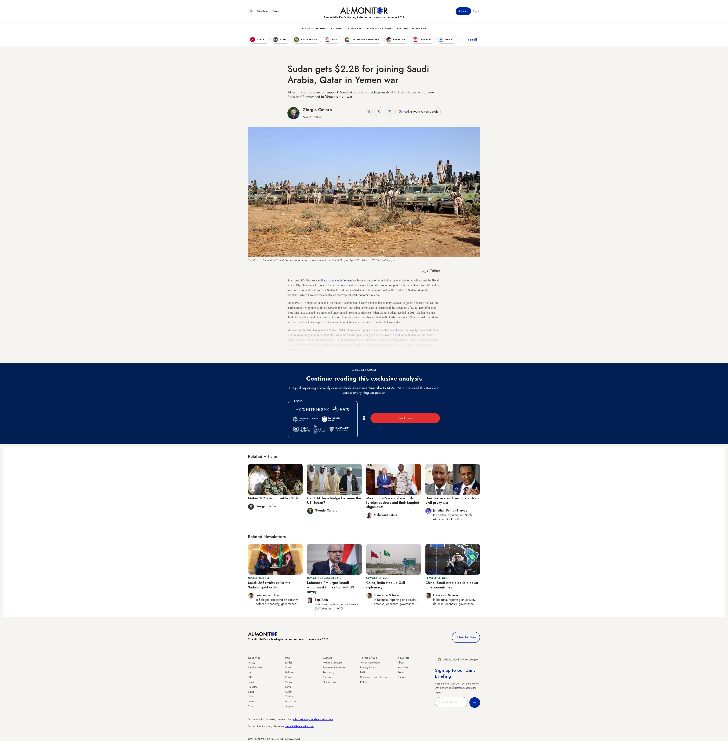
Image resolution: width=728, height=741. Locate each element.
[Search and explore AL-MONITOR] (251, 11)
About (401, 662)
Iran (250, 672)
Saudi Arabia (255, 667)
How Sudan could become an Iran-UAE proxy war (452, 500)
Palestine (252, 687)
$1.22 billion (341, 340)
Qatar (251, 696)
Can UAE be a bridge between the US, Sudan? (334, 500)
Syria (250, 706)
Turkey (251, 662)
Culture (336, 28)
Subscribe (463, 11)
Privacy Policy (368, 667)
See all (472, 40)
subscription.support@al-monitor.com (313, 719)
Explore (402, 28)
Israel (251, 682)
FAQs (363, 672)
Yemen (289, 682)
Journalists (403, 667)
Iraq (287, 658)
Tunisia (289, 696)
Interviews (419, 28)
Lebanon (252, 701)
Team (401, 672)
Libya (288, 687)
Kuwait (289, 677)
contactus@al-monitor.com (299, 726)
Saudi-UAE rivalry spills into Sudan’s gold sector (269, 585)
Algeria (289, 706)
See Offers (405, 418)
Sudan (288, 692)
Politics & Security (314, 28)
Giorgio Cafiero (317, 110)
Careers (402, 677)
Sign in (476, 11)
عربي (425, 270)
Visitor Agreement (370, 662)
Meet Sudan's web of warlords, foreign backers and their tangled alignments (392, 503)
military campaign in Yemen (335, 280)
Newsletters (263, 11)
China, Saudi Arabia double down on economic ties (451, 585)
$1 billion (398, 335)
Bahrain (289, 672)
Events (275, 11)
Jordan (289, 662)
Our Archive (329, 682)
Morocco (290, 701)
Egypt (251, 692)
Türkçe (435, 270)
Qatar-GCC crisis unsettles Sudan (274, 498)
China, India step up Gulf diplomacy (385, 585)
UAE (250, 677)
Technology (354, 28)
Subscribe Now (466, 637)
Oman (288, 667)
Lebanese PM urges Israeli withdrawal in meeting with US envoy (330, 587)
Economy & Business (380, 28)
